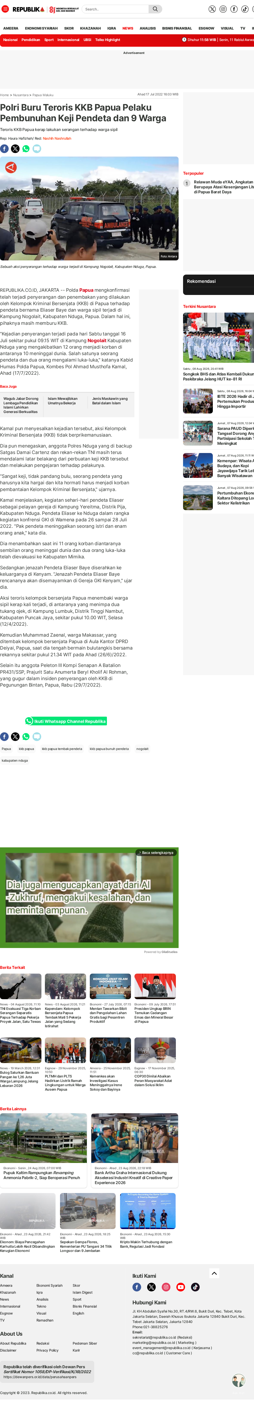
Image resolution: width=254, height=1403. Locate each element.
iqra (111, 28)
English (78, 1313)
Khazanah (8, 1292)
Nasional (10, 40)
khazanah (90, 28)
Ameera (6, 1285)
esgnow (206, 28)
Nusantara (21, 95)
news (128, 28)
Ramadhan (44, 1320)
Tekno (41, 1306)
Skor (76, 1285)
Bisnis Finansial (177, 28)
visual (227, 28)
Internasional (68, 40)
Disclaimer (8, 1350)
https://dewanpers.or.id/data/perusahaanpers (40, 1377)
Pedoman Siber (85, 1343)
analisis (148, 28)
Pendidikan (31, 40)
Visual (41, 1313)
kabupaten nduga (15, 760)
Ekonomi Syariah (41, 28)
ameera (10, 28)
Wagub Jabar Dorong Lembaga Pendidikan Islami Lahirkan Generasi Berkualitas (20, 405)
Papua (86, 290)
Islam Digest (82, 1292)
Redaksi (42, 1343)
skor (68, 28)
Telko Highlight (107, 40)
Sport (49, 40)
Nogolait (97, 340)
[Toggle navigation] (5, 9)
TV (243, 28)
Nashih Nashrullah (57, 138)
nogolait (142, 749)
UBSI (87, 40)
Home (4, 95)
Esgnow (6, 1313)
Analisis (42, 1299)
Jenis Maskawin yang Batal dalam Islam (110, 400)
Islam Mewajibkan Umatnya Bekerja (63, 400)
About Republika (13, 1343)
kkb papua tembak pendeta (62, 749)
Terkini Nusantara (199, 306)
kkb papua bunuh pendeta (109, 749)
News (4, 1299)
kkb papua (26, 749)
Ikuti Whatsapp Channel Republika (69, 721)
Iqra (39, 1292)
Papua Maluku (42, 95)
